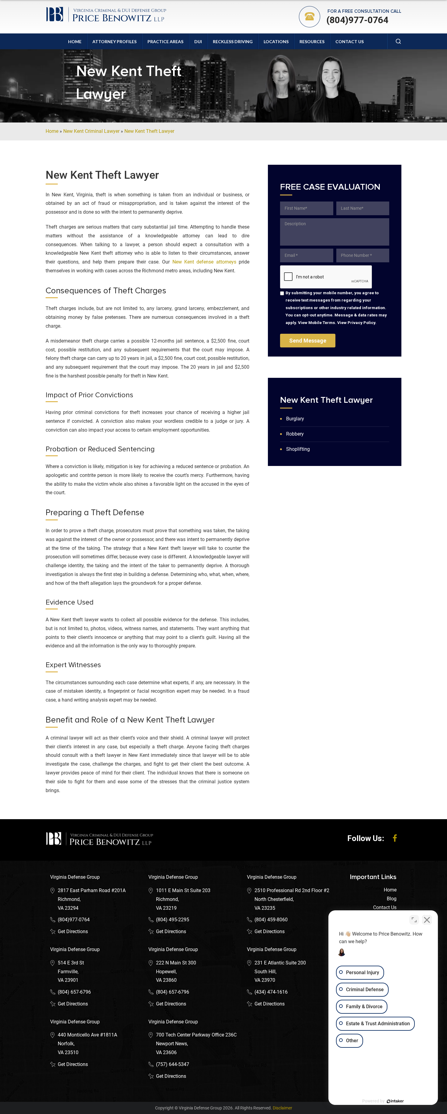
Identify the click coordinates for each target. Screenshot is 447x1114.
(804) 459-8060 (271, 920)
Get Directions (73, 931)
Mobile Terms (321, 322)
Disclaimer (282, 1107)
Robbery (295, 434)
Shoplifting (298, 449)
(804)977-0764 (357, 20)
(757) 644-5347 (172, 1064)
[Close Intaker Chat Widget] (427, 920)
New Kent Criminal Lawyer (91, 131)
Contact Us (349, 41)
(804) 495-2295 (172, 920)
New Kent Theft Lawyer (149, 131)
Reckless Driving (233, 41)
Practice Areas (165, 41)
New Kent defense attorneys (204, 262)
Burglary (295, 419)
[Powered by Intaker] (395, 1101)
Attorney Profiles (114, 41)
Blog (392, 899)
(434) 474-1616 (271, 992)
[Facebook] (395, 838)
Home (74, 41)
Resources (312, 41)
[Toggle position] (414, 920)
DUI (198, 41)
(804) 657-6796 (74, 992)
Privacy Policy (361, 322)
